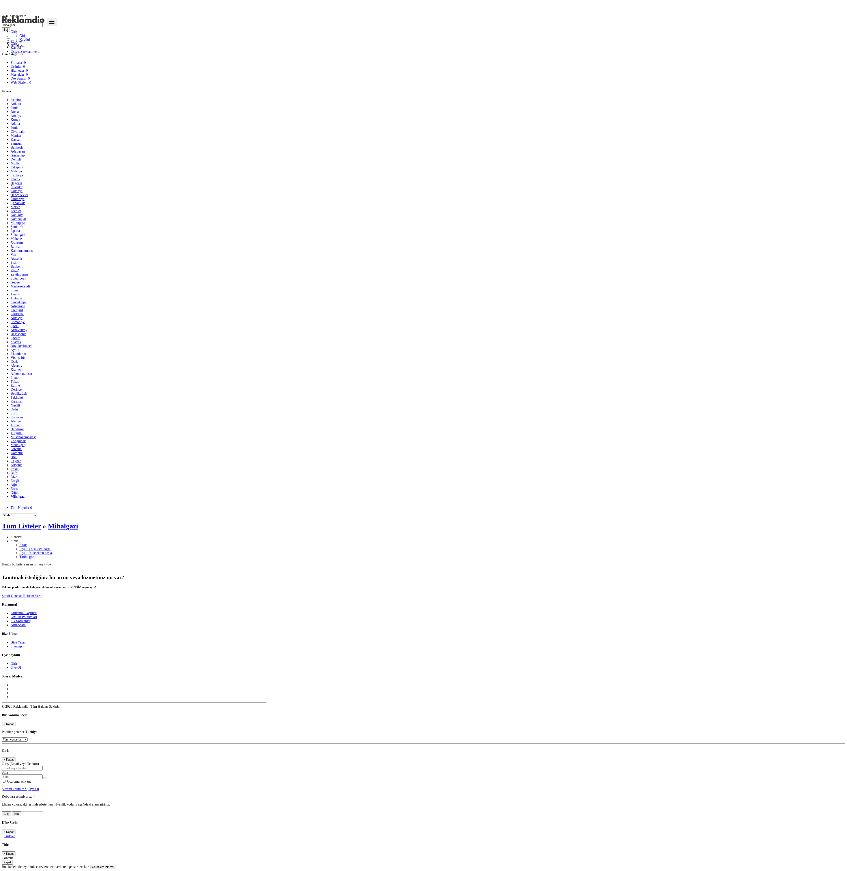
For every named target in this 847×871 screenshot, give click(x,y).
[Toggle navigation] (52, 22)
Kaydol (24, 39)
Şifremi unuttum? (14, 789)
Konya (15, 119)
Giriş (22, 35)
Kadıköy (17, 215)
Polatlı (15, 469)
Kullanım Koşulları (24, 613)
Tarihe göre (27, 557)
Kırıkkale (17, 314)
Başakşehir (18, 334)
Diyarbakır (18, 131)
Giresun (16, 449)
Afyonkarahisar (21, 373)
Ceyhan (16, 461)
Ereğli (15, 481)
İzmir (14, 108)
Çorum (15, 338)
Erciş (14, 489)
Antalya (16, 116)
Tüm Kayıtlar (21, 507)
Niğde (15, 492)
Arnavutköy (19, 330)
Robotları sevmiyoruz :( (18, 796)
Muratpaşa (18, 223)
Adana (15, 123)
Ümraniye (17, 199)
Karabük (17, 453)
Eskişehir (17, 167)
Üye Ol (16, 667)
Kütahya (16, 191)
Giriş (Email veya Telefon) (20, 764)
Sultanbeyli (18, 278)
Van (13, 254)
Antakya (16, 318)
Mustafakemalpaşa (23, 437)
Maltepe (16, 239)
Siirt (13, 413)
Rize (14, 477)
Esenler (16, 211)
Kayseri (16, 139)
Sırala (23, 545)
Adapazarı (18, 151)
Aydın (15, 350)
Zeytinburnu (19, 274)
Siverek (16, 342)
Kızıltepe (17, 369)
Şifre (5, 772)
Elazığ (15, 270)
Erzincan (17, 417)
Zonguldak (18, 441)
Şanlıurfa (17, 227)
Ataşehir (16, 258)
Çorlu (15, 326)
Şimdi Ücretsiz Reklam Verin (22, 596)
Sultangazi (18, 235)
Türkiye (9, 836)
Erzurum (17, 242)
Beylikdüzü (19, 393)
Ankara (16, 104)
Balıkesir (17, 147)
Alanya (16, 421)
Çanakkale (18, 203)
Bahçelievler (19, 195)
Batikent (16, 266)
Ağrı (14, 485)
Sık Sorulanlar (20, 621)
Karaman (17, 401)
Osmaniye (18, 322)
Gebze (15, 282)
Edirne (15, 385)
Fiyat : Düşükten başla (35, 549)
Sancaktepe (18, 302)
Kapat (7, 862)
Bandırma (17, 429)
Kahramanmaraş (22, 250)
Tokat (15, 381)
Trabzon (16, 298)
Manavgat (17, 445)
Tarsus (15, 294)
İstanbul (16, 100)
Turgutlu (16, 433)
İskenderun (18, 354)
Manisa (16, 135)
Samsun (16, 143)
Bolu (14, 457)
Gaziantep (18, 155)
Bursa (15, 112)
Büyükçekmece (21, 346)
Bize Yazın (18, 642)
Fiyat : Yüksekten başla (35, 553)
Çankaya (17, 175)
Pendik (15, 179)
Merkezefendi (20, 286)
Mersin (15, 207)
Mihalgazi (18, 496)
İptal (16, 813)
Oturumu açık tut (18, 781)
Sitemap (16, 646)
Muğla (15, 163)
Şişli (14, 262)
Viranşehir (18, 358)
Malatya (16, 171)
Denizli (16, 159)
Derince (16, 389)
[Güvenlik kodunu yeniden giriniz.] (3, 800)
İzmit (14, 127)
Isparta (15, 231)
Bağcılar (16, 183)
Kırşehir (16, 465)
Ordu (14, 409)
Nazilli (15, 405)
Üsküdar (16, 187)
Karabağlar (18, 219)
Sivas (14, 290)
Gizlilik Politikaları (24, 617)
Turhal (15, 425)
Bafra (14, 473)
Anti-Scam (18, 625)
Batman (16, 246)
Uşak (14, 362)
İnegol (15, 377)
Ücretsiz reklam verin (25, 51)
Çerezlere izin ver (103, 867)
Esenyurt (17, 310)
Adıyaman (18, 306)
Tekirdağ (17, 397)
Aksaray (16, 365)
